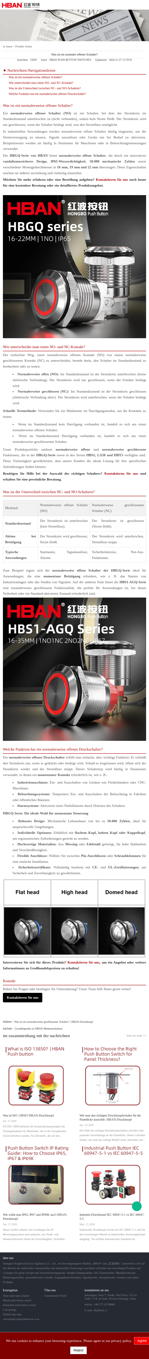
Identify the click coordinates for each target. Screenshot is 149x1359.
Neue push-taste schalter (16, 1295)
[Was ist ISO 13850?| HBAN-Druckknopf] (36, 1076)
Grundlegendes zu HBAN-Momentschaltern (38, 1028)
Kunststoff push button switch (19, 1305)
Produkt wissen (23, 46)
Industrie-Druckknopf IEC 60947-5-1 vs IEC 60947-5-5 (112, 1216)
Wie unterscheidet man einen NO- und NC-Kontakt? (41, 82)
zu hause (7, 46)
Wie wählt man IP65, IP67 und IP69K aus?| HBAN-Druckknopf (35, 1216)
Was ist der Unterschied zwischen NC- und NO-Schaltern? (45, 88)
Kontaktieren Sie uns (112, 180)
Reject (78, 1350)
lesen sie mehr (136, 1035)
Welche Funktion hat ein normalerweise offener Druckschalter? (47, 94)
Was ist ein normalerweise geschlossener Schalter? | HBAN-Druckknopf (53, 1021)
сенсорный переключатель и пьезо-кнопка (23, 1319)
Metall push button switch (17, 1300)
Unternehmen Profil (55, 1295)
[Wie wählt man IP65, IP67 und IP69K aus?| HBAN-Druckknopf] (36, 1176)
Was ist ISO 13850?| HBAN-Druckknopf (28, 1115)
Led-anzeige (9, 1309)
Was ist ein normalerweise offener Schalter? (35, 77)
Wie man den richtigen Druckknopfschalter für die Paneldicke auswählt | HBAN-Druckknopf (110, 1117)
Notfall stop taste (12, 1314)
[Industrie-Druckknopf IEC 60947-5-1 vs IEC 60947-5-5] (113, 1176)
